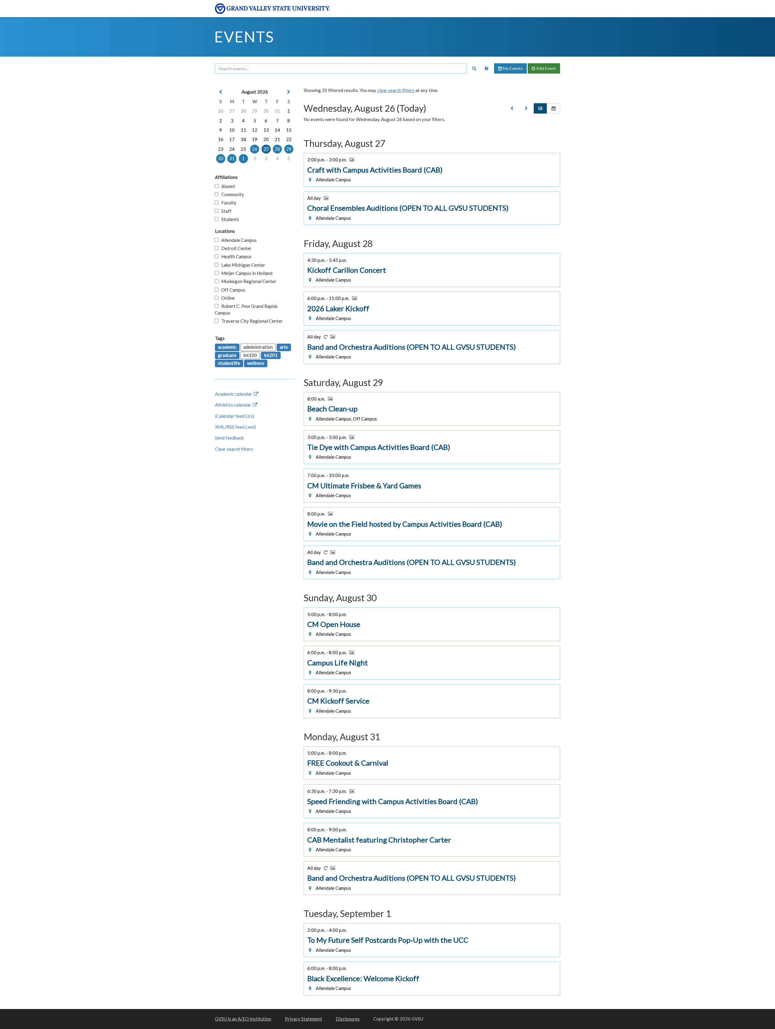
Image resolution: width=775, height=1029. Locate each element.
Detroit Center (235, 248)
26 (220, 111)
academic (227, 347)
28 (243, 111)
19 (254, 139)
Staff (225, 211)
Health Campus (235, 256)
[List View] (540, 108)
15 (289, 130)
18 (243, 139)
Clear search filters (234, 449)
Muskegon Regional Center (247, 281)
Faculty (227, 202)
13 (266, 130)
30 (266, 111)
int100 (250, 355)
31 (277, 111)
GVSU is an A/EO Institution (243, 1018)
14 (277, 130)
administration (258, 347)
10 (232, 130)
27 (232, 111)
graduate (227, 355)
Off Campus (232, 289)
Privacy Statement (303, 1018)
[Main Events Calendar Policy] (486, 68)
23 (220, 149)
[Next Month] (288, 91)
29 (254, 111)
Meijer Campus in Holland (245, 273)
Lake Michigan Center (242, 265)
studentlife (229, 363)
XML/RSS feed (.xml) (235, 427)
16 (220, 139)
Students (229, 219)
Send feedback (229, 437)
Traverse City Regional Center (251, 321)
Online (227, 298)
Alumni (227, 186)
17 (232, 139)
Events (244, 37)
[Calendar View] (553, 108)
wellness (255, 363)
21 (277, 139)
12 (254, 130)
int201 (271, 355)
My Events (512, 68)
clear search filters (395, 90)
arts (284, 347)
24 (232, 149)
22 (289, 139)
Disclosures (348, 1018)
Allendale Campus (238, 240)
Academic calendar (234, 394)
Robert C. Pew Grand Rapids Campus (246, 309)
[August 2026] (512, 108)
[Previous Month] (220, 91)
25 (243, 149)
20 (266, 139)
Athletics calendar (233, 404)
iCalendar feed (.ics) (234, 416)
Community (231, 194)
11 (243, 130)
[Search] (474, 68)
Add (545, 68)
